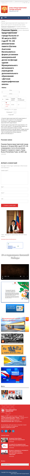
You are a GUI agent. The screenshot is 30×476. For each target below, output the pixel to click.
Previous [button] (2, 151)
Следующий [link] (11, 114)
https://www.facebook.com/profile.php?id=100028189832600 (2, 431)
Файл (7, 99)
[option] (15, 149)
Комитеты (4, 3)
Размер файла (13, 99)
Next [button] (28, 151)
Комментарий (4, 170)
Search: (4, 96)
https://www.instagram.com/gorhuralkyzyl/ (28, 2)
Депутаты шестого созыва (21, 1)
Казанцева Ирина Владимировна (8, 239)
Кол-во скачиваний (21, 99)
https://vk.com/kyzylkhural (26, 2)
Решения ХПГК (10, 27)
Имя (2, 187)
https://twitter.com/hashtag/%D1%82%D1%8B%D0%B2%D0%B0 (24, 2)
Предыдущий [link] (9, 112)
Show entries (10, 92)
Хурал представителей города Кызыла (20, 473)
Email (2, 192)
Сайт (2, 198)
